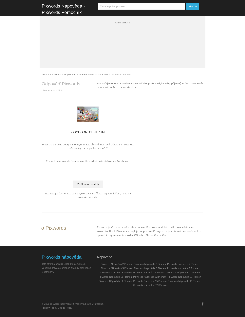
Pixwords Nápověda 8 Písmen (116, 272)
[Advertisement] (122, 48)
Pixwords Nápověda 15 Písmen (149, 281)
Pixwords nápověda (62, 257)
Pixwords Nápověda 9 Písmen (149, 272)
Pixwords (46, 74)
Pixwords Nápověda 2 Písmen (116, 264)
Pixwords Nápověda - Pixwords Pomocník (63, 9)
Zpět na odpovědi (88, 184)
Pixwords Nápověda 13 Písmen (184, 277)
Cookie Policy (65, 307)
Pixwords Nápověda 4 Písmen (183, 264)
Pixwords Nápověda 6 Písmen (150, 268)
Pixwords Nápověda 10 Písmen (183, 272)
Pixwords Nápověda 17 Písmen (149, 285)
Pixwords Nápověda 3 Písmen (150, 264)
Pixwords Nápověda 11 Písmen (115, 277)
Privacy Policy (49, 307)
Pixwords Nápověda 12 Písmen (149, 277)
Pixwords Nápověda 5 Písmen (116, 268)
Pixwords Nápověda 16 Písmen (184, 281)
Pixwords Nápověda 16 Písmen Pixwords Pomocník (81, 74)
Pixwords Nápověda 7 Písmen (183, 268)
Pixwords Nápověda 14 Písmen (115, 281)
